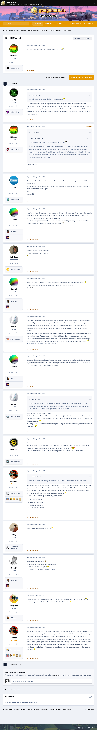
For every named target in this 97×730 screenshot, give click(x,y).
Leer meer (3, 3)
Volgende (14, 84)
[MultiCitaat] (27, 119)
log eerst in (56, 675)
